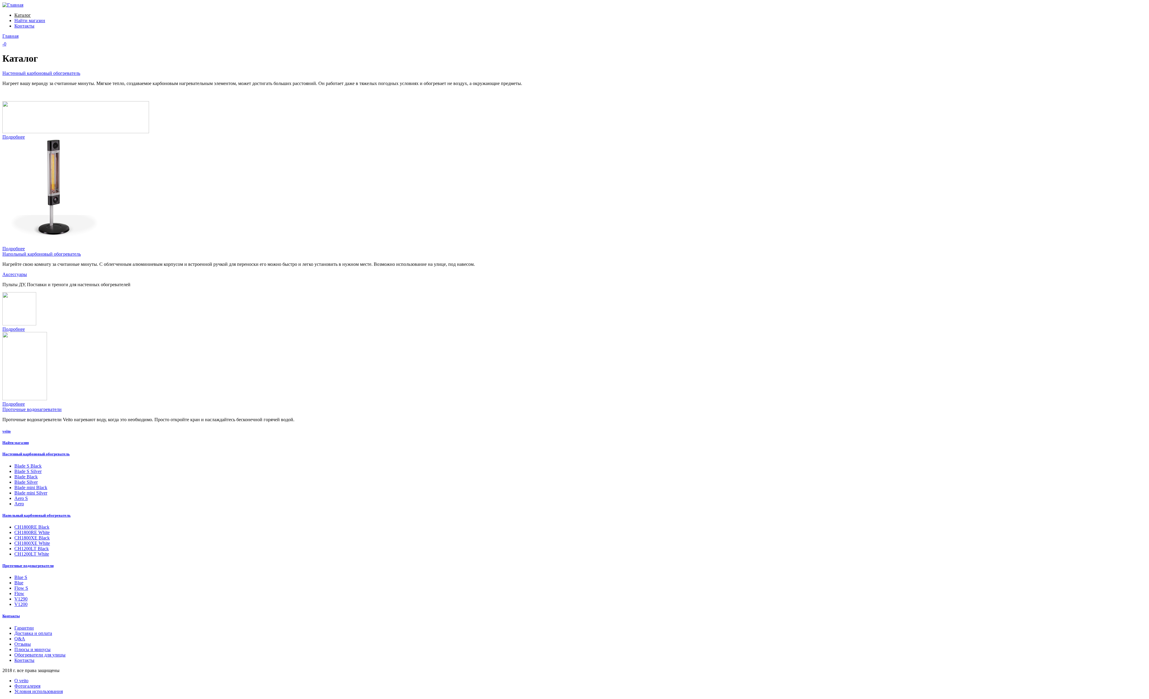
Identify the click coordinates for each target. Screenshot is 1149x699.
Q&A (19, 638)
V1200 (21, 604)
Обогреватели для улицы (40, 654)
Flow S (21, 588)
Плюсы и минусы (32, 649)
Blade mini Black (30, 487)
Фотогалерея (27, 686)
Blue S (20, 577)
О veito (21, 680)
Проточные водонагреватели (32, 409)
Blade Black (26, 476)
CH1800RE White (32, 532)
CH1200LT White (31, 554)
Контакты (24, 25)
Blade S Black (28, 465)
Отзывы (22, 644)
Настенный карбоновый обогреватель (41, 73)
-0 (4, 43)
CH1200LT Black (31, 548)
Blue (18, 582)
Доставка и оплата (33, 633)
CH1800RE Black (31, 527)
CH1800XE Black (32, 537)
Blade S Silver (28, 471)
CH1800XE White (32, 543)
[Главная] (12, 4)
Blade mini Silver (30, 492)
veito (6, 431)
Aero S (21, 498)
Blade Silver (26, 482)
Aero (19, 503)
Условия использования (38, 691)
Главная (10, 36)
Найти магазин (29, 20)
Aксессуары (14, 274)
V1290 (21, 598)
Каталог (22, 15)
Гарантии (24, 627)
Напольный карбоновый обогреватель (41, 254)
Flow (19, 593)
